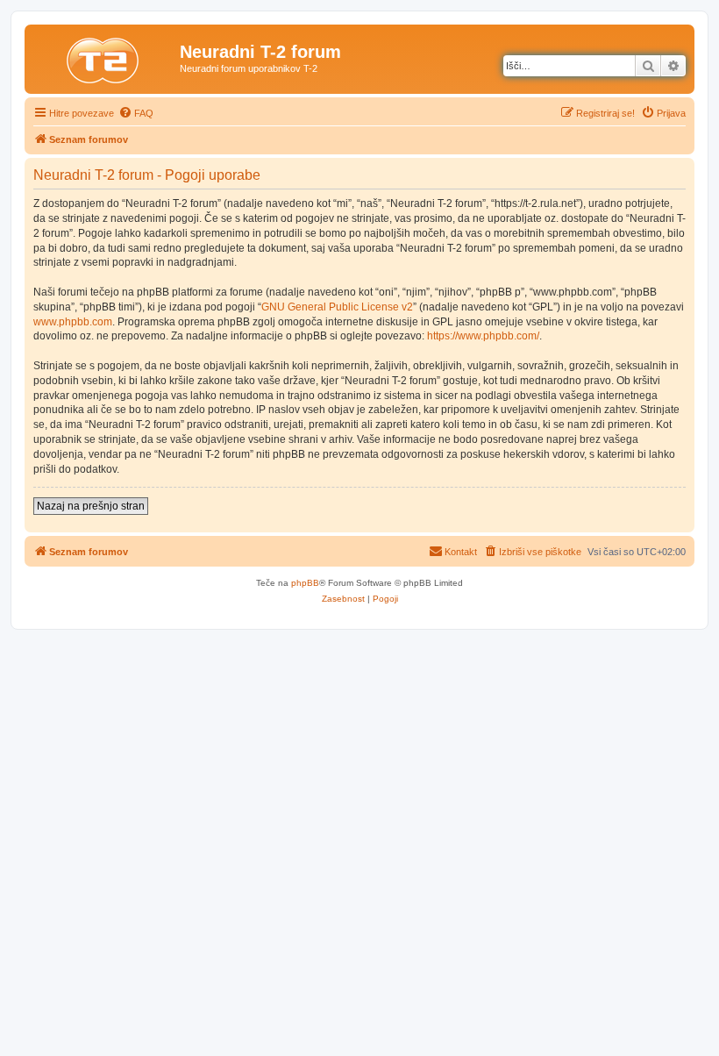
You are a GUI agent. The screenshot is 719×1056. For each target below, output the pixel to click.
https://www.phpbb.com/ (483, 336)
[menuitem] (135, 113)
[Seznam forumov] (104, 57)
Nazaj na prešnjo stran (91, 506)
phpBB (305, 583)
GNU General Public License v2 (337, 307)
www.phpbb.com (72, 322)
